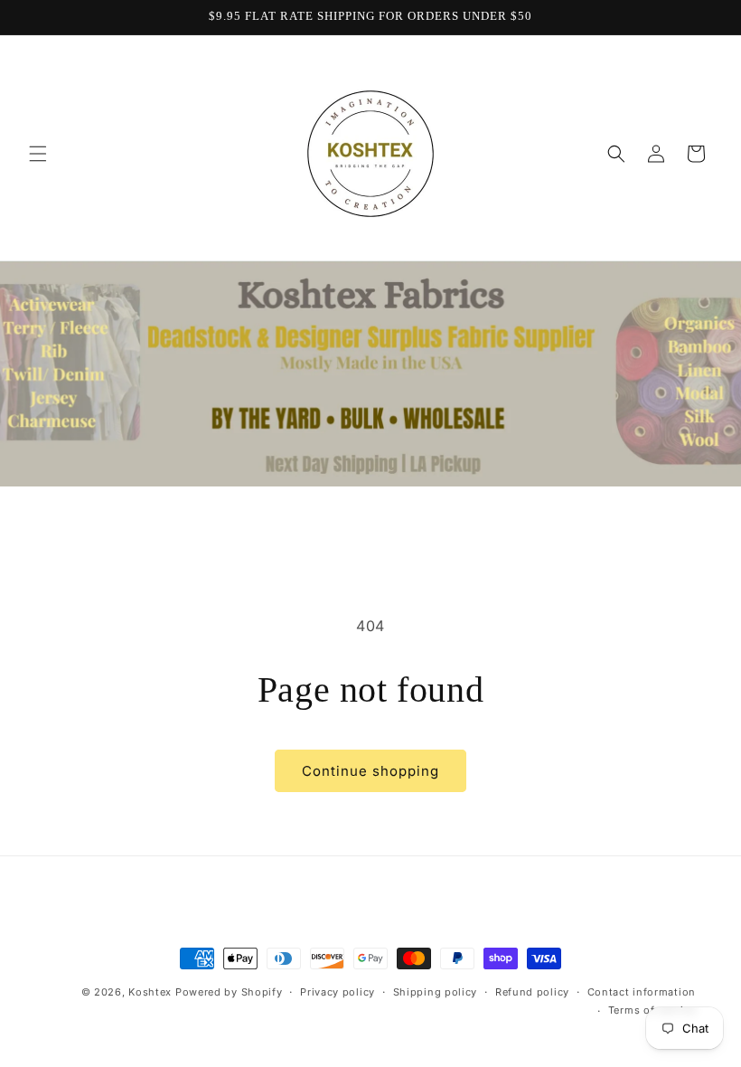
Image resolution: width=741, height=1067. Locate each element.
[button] (38, 154)
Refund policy (532, 992)
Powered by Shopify (229, 992)
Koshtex (151, 992)
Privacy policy (337, 992)
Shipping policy (435, 992)
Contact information (641, 992)
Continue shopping (370, 770)
